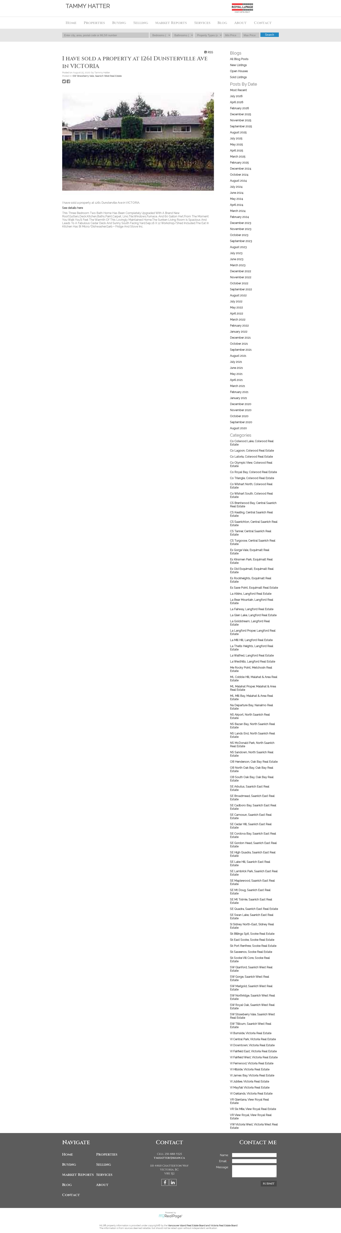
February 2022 (239, 325)
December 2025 (240, 114)
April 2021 (236, 380)
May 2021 (236, 374)
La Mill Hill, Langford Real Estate (251, 640)
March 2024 (238, 211)
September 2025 (241, 126)
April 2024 (236, 205)
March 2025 (237, 156)
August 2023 (238, 247)
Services (202, 22)
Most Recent (238, 90)
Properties (106, 1154)
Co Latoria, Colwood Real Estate (251, 456)
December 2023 (240, 223)
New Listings (238, 65)
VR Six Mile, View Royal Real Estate (253, 1109)
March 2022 (237, 319)
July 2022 (236, 301)
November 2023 (240, 229)
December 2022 (240, 271)
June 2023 (236, 259)
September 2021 (241, 349)
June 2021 (236, 368)
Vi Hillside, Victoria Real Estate (249, 1069)
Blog (222, 22)
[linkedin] (173, 1183)
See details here (72, 208)
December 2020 (240, 404)
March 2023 (237, 265)
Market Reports (171, 22)
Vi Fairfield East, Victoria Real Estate (253, 1051)
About (102, 1184)
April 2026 (236, 102)
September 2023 (241, 241)
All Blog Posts (239, 59)
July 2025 (236, 138)
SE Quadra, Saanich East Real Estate (254, 909)
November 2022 (240, 277)
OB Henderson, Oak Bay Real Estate (254, 761)
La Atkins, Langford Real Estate (250, 593)
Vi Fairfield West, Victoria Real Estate (254, 1057)
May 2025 (236, 144)
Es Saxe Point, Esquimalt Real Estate (254, 587)
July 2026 (236, 96)
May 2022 (236, 307)
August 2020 (238, 428)
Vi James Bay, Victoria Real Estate (252, 1075)
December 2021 (240, 337)
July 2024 (236, 186)
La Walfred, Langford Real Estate (252, 655)
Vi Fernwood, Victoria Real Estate (251, 1063)
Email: (223, 1161)
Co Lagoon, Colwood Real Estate (252, 450)
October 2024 (239, 174)
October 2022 (239, 283)
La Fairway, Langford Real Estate (251, 609)
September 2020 (241, 422)
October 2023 (239, 235)
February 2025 (239, 162)
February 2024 (239, 217)
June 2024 (236, 192)
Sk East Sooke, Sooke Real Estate (252, 939)
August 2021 (238, 355)
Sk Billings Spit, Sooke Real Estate (252, 933)
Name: (224, 1155)
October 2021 (239, 343)
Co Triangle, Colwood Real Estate (252, 478)
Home (71, 22)
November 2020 (240, 410)
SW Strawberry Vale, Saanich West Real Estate (97, 75)
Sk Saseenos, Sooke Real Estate (251, 952)
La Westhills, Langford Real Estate (252, 661)
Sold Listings (238, 77)
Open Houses (239, 71)
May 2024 (236, 198)
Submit (269, 1184)
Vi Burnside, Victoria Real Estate (250, 1033)
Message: (222, 1167)
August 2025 (238, 132)
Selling (103, 1164)
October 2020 (239, 416)
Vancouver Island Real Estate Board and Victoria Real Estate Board (202, 1225)
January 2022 (238, 331)
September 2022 (241, 289)
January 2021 (238, 398)
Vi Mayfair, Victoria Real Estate (249, 1087)
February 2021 (239, 392)
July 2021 (236, 361)
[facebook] (165, 1183)
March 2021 (237, 386)
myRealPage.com (171, 1216)
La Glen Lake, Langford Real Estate (253, 615)
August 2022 (238, 295)
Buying (69, 1164)
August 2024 (238, 180)
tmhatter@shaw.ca (169, 1158)
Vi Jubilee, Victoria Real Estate (249, 1081)
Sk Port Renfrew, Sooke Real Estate (253, 945)
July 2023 (236, 253)
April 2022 (236, 313)
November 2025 (240, 120)
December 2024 (240, 168)
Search (269, 34)
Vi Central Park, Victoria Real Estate (253, 1039)
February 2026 (239, 108)
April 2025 (236, 150)
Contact (263, 22)
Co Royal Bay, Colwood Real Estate (253, 472)
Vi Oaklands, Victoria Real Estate (251, 1093)
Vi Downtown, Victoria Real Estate (252, 1045)
